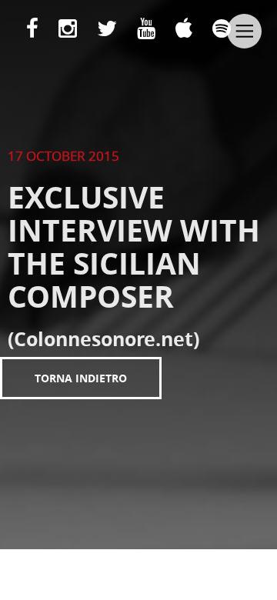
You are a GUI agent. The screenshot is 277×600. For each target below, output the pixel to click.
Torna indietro (81, 378)
